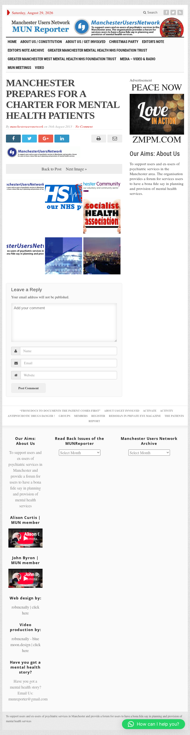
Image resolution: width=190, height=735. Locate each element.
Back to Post (51, 168)
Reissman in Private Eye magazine (135, 416)
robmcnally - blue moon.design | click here (25, 644)
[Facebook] (166, 12)
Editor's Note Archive (26, 50)
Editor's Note (153, 42)
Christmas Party (123, 42)
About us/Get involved (121, 411)
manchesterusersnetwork (26, 126)
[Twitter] (173, 12)
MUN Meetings (19, 67)
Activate (149, 411)
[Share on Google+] (46, 139)
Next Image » (76, 168)
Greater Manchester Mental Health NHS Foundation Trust (97, 50)
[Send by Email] (114, 139)
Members (81, 416)
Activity (166, 411)
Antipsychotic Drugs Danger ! (31, 416)
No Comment (84, 126)
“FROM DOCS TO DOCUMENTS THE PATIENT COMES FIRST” (60, 411)
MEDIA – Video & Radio (137, 59)
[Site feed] (180, 12)
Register (98, 416)
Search (151, 12)
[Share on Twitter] (30, 139)
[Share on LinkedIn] (62, 139)
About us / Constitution (41, 42)
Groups (64, 416)
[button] (153, 724)
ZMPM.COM (157, 139)
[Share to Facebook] (14, 139)
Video (39, 67)
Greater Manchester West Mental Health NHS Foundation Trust (62, 59)
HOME (12, 42)
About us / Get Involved (85, 42)
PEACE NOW (157, 87)
